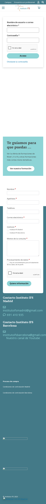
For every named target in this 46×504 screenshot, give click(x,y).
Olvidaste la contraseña (17, 61)
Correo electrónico (15, 217)
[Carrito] (39, 7)
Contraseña (18, 35)
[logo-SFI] (22, 7)
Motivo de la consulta (17, 238)
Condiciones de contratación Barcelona (17, 393)
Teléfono (11, 208)
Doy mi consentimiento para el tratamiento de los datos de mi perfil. (23, 264)
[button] (42, 2)
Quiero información (19, 283)
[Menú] (3, 8)
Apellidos (12, 198)
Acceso (23, 55)
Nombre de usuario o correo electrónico (20, 24)
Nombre (11, 189)
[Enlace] (38, 2)
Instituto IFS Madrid (16, 230)
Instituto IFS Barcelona (17, 233)
